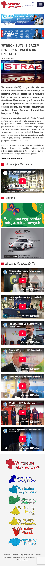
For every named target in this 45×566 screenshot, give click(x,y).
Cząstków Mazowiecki (13, 158)
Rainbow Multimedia (22, 560)
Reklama (15, 555)
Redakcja (38, 555)
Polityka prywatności (26, 555)
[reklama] (22, 243)
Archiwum (7, 555)
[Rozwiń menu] (40, 4)
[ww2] (22, 215)
